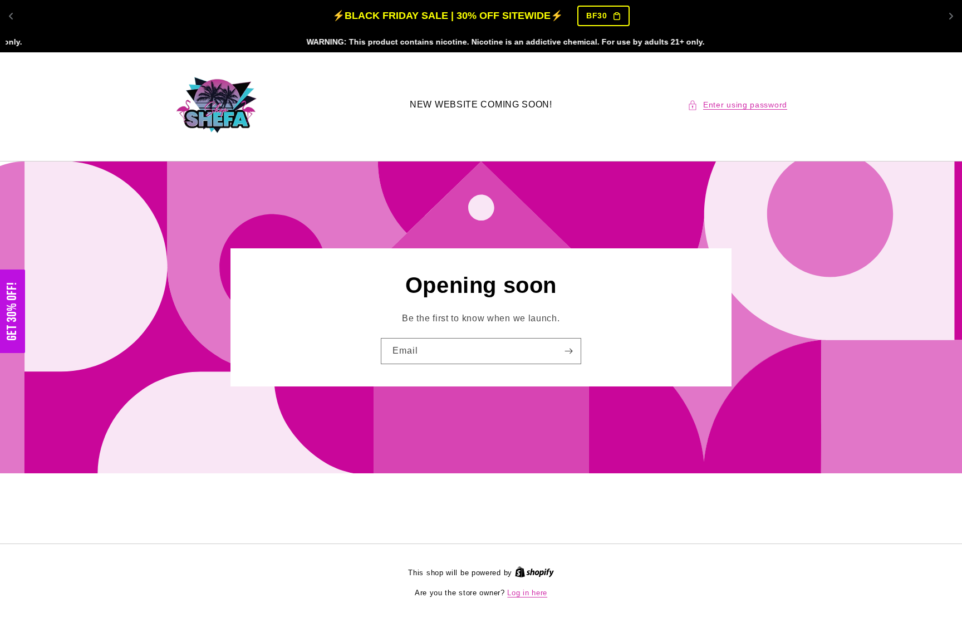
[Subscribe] (568, 351)
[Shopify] (534, 573)
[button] (737, 105)
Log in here (527, 593)
